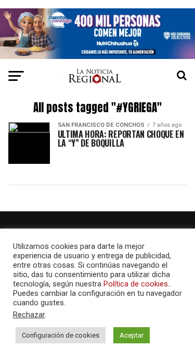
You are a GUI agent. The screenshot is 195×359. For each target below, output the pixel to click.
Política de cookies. (136, 284)
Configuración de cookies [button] (60, 335)
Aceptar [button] (132, 335)
